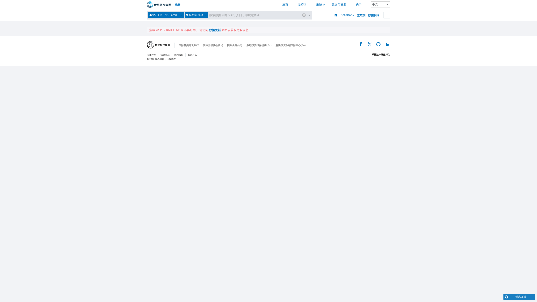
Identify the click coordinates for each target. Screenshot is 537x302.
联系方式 (192, 54)
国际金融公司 (234, 45)
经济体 (302, 4)
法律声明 (151, 54)
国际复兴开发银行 (189, 45)
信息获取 (165, 54)
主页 (285, 4)
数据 (177, 4)
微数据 (361, 15)
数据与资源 (339, 4)
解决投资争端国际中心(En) (291, 45)
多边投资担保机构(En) (258, 45)
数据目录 (374, 15)
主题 (319, 4)
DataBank (347, 15)
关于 (359, 4)
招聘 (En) (178, 54)
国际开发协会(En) (213, 45)
